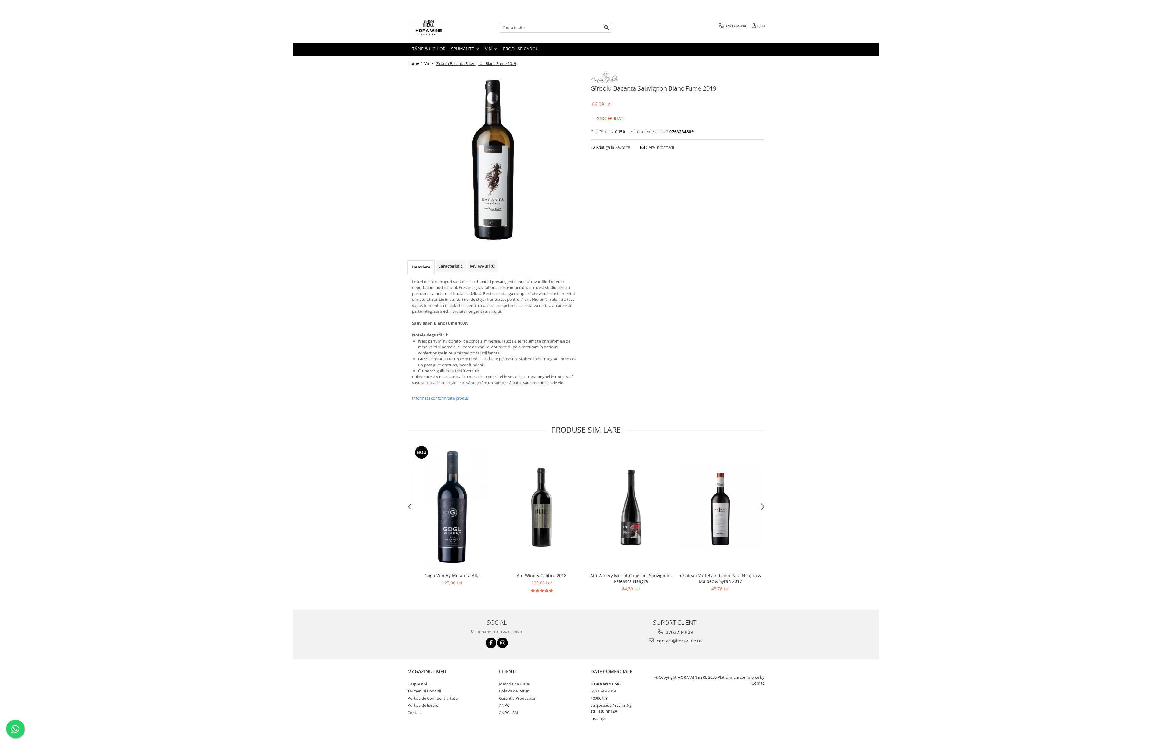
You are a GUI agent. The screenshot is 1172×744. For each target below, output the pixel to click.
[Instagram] (502, 643)
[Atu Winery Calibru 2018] (541, 507)
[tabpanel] (494, 156)
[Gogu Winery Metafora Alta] (452, 507)
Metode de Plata (514, 684)
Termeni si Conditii (424, 691)
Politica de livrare (422, 705)
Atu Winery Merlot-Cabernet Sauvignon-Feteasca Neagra (631, 578)
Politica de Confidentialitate (432, 698)
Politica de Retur (514, 691)
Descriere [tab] (421, 267)
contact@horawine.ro (679, 641)
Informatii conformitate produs (440, 398)
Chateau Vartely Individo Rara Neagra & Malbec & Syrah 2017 (720, 578)
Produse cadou (521, 49)
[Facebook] (491, 643)
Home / (415, 63)
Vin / (429, 63)
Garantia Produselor (517, 698)
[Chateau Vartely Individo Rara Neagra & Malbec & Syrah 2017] (720, 507)
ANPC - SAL (509, 712)
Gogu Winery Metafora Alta (452, 575)
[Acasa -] (437, 27)
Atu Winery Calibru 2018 (541, 575)
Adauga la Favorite (612, 147)
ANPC (504, 705)
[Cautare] (606, 28)
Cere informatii (659, 147)
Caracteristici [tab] (451, 266)
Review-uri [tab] (482, 266)
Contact (414, 712)
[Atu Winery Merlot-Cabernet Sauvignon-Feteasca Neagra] (631, 507)
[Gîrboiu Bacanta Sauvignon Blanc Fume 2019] (494, 156)
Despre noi (417, 684)
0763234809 (678, 632)
